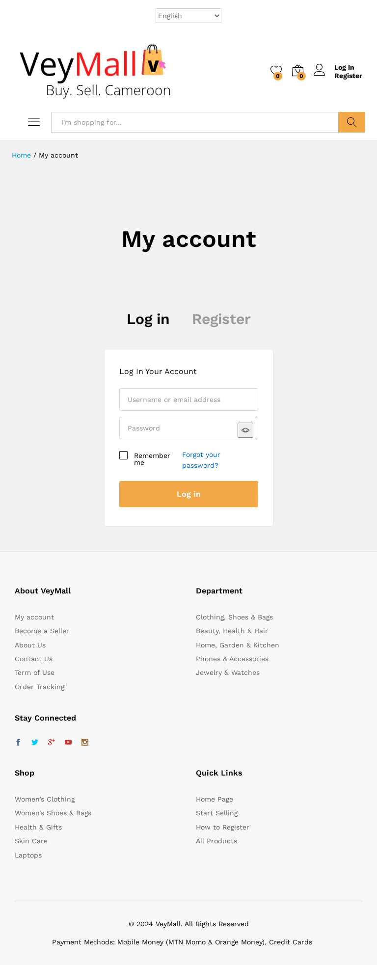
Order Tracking (39, 687)
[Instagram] (85, 742)
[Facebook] (18, 742)
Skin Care (31, 841)
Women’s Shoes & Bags (53, 813)
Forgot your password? (201, 460)
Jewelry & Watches (228, 672)
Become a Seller (42, 631)
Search (351, 122)
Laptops (28, 855)
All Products (216, 841)
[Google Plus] (51, 742)
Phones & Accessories (232, 659)
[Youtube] (68, 742)
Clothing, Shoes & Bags (234, 617)
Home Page (214, 799)
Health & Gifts (38, 827)
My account (34, 617)
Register (348, 76)
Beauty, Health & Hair (232, 631)
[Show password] (245, 430)
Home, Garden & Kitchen (237, 645)
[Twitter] (35, 742)
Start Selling (217, 813)
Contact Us (34, 659)
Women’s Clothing (45, 799)
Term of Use (34, 672)
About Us (30, 645)
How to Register (222, 827)
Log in (148, 318)
